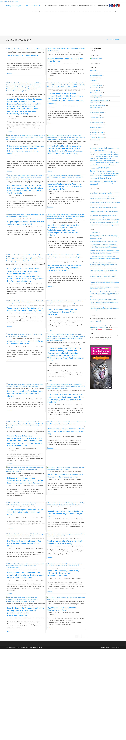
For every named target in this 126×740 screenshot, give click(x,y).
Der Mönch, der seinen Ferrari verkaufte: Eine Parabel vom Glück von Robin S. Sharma (25, 393)
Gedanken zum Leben (28, 346)
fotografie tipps (115, 154)
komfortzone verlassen (105, 158)
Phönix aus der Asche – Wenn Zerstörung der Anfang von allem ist (25, 342)
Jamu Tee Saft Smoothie (95, 107)
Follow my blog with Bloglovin (101, 326)
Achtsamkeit (102, 148)
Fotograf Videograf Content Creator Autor (23, 5)
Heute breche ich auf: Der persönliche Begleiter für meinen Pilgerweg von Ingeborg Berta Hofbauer (64, 267)
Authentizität (92, 151)
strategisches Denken (100, 183)
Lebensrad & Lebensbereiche (70, 106)
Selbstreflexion (104, 178)
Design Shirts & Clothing (95, 90)
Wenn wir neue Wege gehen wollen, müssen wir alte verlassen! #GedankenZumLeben (63, 573)
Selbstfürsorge (93, 178)
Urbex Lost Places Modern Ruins (97, 137)
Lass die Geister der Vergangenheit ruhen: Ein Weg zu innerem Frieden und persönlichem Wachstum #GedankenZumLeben (25, 611)
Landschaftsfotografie (110, 160)
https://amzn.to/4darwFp (95, 321)
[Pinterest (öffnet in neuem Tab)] (114, 5)
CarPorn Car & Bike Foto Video (96, 85)
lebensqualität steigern (101, 162)
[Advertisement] (75, 24)
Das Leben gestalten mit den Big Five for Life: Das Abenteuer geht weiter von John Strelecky (65, 513)
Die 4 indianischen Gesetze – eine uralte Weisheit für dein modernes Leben (65, 475)
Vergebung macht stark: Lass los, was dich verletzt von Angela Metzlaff (25, 222)
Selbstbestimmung (107, 175)
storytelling (92, 183)
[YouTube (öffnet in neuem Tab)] (119, 5)
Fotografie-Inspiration (105, 154)
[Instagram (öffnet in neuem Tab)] (116, 5)
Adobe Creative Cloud (95, 73)
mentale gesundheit (112, 162)
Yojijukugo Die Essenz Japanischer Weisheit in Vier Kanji (62, 608)
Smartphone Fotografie (109, 181)
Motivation (111, 165)
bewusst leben (100, 151)
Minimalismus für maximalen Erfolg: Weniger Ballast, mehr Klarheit (104, 196)
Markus (10, 58)
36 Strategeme (93, 70)
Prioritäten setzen (93, 175)
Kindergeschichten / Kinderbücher (97, 112)
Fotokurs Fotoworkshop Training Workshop (99, 100)
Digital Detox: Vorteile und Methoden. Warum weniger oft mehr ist (104, 225)
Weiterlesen (10, 73)
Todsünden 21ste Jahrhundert (96, 134)
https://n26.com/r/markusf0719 (103, 339)
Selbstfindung (114, 175)
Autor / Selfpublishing (54, 365)
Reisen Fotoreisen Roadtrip (96, 127)
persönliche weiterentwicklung (96, 173)
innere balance (93, 156)
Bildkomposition (94, 152)
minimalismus (104, 165)
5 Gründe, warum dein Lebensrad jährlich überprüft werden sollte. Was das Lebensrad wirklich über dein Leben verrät (25, 149)
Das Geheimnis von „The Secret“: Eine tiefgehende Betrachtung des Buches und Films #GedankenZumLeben (25, 575)
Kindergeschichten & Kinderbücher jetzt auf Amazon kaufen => (103, 241)
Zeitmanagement (94, 184)
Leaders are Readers (94, 115)
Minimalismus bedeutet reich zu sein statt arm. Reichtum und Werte (105, 202)
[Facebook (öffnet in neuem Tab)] (110, 5)
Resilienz (100, 175)
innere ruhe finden (109, 156)
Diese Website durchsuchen (96, 48)
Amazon (16, 1)
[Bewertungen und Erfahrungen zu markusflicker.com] (98, 327)
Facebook (12, 1)
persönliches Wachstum (110, 171)
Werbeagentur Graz (94, 139)
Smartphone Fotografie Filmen (96, 132)
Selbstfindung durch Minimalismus (22, 55)
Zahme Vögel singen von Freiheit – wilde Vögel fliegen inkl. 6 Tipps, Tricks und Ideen (25, 512)
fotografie (98, 154)
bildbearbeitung (109, 151)
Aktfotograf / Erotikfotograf (96, 75)
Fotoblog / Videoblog (94, 97)
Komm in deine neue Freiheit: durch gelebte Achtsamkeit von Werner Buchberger (63, 312)
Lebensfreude (93, 162)
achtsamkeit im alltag (114, 148)
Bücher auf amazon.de (95, 232)
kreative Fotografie (101, 160)
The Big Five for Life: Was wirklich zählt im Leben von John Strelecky (64, 542)
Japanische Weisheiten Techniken (71, 64)
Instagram (6, 1)
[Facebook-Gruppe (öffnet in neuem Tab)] (112, 5)
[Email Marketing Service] (101, 367)
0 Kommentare (12, 60)
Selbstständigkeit (94, 130)
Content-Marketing (102, 152)
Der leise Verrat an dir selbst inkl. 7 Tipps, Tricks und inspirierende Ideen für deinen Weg (65, 431)
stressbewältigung (109, 183)
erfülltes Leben (93, 154)
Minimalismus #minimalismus (30, 58)
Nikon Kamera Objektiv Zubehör (97, 125)
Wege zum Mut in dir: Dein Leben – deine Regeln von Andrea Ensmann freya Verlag (25, 309)
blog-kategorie (93, 80)
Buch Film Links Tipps (28, 227)
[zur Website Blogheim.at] (115, 327)
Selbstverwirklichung (96, 181)
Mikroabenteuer (93, 120)
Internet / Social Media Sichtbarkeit (97, 105)
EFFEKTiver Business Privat (96, 95)
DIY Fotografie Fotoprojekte (96, 92)
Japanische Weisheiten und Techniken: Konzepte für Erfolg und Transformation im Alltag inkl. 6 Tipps (65, 186)
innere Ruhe (99, 156)
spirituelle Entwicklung (115, 39)
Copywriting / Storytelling (95, 87)
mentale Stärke (95, 165)
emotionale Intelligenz (112, 152)
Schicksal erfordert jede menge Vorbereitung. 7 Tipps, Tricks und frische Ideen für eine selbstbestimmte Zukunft (25, 480)
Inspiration (96, 158)
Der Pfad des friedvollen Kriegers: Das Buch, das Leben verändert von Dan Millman (24, 543)
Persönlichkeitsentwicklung (111, 173)
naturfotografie (94, 168)
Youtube (1, 1)
